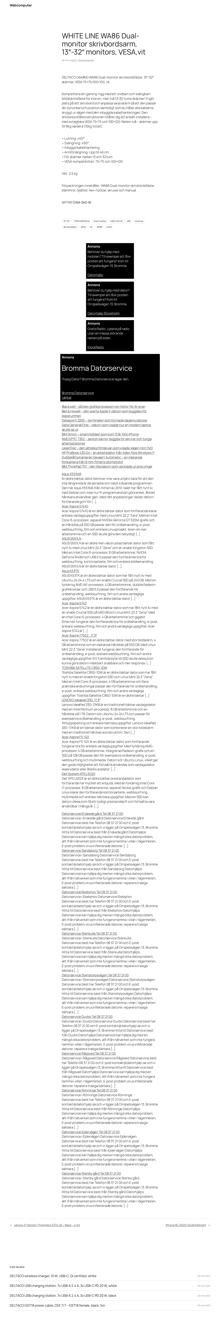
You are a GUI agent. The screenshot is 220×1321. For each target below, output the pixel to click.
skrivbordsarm (70, 226)
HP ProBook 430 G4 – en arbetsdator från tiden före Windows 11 (108, 452)
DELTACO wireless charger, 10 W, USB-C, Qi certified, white (53, 1276)
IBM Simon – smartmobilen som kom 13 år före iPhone (100, 434)
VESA (83, 226)
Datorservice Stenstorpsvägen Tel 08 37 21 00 (95, 975)
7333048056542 (82, 221)
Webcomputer (21, 5)
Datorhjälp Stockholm (104, 313)
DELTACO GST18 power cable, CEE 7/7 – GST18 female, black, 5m (57, 1305)
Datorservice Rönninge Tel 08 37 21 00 (89, 1090)
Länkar (67, 397)
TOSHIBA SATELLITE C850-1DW (84, 668)
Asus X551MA (71, 474)
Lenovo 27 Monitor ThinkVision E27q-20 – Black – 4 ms (47, 1225)
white (109, 226)
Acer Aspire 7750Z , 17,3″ (79, 635)
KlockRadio (96, 347)
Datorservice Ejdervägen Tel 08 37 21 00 (91, 1132)
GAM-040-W (116, 221)
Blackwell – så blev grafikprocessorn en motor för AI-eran (103, 406)
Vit (91, 226)
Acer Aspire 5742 (74, 603)
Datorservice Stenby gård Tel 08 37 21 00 (91, 1173)
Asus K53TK (70, 571)
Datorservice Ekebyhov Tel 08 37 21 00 (89, 892)
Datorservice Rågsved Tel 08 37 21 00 (89, 1053)
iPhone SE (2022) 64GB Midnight (186, 1225)
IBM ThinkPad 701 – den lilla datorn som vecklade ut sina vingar (107, 466)
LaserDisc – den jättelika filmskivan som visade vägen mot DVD (107, 448)
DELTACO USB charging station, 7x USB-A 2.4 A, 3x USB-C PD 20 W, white (63, 1286)
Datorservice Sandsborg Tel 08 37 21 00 (90, 850)
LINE (129, 221)
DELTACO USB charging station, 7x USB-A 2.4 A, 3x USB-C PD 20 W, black (63, 1295)
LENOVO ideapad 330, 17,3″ (81, 700)
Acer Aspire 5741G (75, 506)
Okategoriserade (86, 60)
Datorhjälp (95, 275)
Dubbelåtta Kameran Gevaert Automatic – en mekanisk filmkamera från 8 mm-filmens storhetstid (102, 459)
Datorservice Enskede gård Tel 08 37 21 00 (92, 813)
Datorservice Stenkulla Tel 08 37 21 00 (89, 933)
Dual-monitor (100, 221)
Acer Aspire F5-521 (75, 737)
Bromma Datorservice (78, 393)
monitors (139, 221)
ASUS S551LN (71, 538)
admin (74, 60)
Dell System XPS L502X (78, 774)
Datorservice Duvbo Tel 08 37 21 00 (87, 1016)
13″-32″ (66, 221)
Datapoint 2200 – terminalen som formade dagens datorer (105, 420)
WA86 (99, 226)
